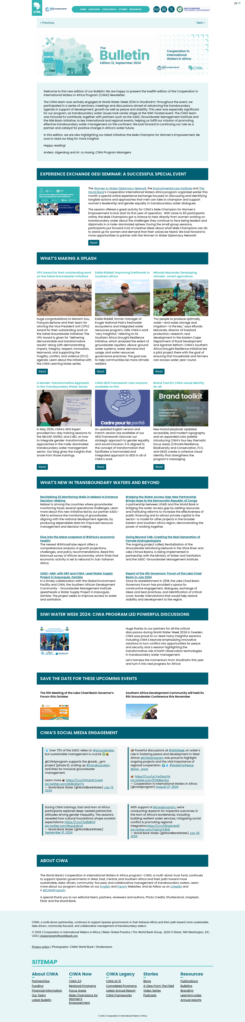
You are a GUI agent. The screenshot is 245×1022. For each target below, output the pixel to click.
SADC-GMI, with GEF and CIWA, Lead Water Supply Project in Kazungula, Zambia (76, 575)
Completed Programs (121, 986)
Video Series (152, 991)
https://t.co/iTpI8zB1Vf (80, 822)
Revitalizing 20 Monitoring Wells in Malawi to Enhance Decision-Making (79, 499)
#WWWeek (177, 750)
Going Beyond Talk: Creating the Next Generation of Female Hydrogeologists (163, 539)
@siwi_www (139, 769)
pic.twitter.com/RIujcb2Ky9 (64, 826)
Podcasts (149, 995)
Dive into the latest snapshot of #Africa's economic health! (77, 539)
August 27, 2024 (167, 787)
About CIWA (45, 974)
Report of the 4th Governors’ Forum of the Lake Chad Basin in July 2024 (164, 575)
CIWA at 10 (113, 981)
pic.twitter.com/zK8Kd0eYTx (64, 784)
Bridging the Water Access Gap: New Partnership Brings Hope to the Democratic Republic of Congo (161, 499)
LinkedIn (176, 887)
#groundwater (103, 750)
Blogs (147, 981)
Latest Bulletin (41, 1000)
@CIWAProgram (54, 890)
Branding (186, 991)
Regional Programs (82, 986)
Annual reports (190, 1000)
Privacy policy (41, 946)
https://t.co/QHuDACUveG (84, 780)
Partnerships (41, 981)
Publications (189, 981)
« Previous (47, 22)
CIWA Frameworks (119, 995)
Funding (37, 986)
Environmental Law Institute (172, 188)
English (105, 887)
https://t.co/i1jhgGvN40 (163, 826)
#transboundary (98, 765)
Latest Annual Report (120, 991)
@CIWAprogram (152, 758)
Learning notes (190, 995)
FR (239, 3)
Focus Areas (77, 991)
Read (93, 243)
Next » (201, 22)
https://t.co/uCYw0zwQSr (152, 776)
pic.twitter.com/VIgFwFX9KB (150, 830)
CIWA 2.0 (75, 981)
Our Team (39, 995)
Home (83, 9)
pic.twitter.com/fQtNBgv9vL (150, 780)
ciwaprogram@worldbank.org (59, 935)
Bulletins (186, 986)
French (122, 887)
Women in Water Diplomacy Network (120, 188)
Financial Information (47, 991)
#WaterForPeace (182, 765)
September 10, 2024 (59, 832)
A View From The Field (158, 986)
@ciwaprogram (164, 807)
